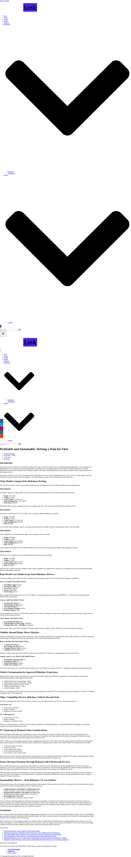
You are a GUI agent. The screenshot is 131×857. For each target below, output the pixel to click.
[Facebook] (1, 421)
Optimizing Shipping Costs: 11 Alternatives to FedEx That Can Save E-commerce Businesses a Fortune (35, 838)
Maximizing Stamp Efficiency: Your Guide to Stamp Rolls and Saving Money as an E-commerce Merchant (36, 839)
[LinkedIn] (1, 432)
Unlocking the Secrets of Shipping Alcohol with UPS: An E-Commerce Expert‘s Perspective (32, 833)
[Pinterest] (1, 428)
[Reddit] (1, 436)
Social (6, 17)
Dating (6, 21)
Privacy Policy (12, 853)
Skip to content (4, 1)
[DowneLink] (65, 8)
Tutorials (6, 23)
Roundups (11, 171)
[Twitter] (1, 425)
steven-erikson (10, 453)
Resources (7, 459)
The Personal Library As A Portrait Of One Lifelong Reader (22, 831)
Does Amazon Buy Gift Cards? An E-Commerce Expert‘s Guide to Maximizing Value (30, 836)
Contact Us (11, 851)
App (5, 16)
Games (6, 19)
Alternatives (11, 173)
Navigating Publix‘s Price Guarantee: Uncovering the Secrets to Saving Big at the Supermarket (32, 834)
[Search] (0, 328)
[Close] (3, 334)
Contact (10, 322)
